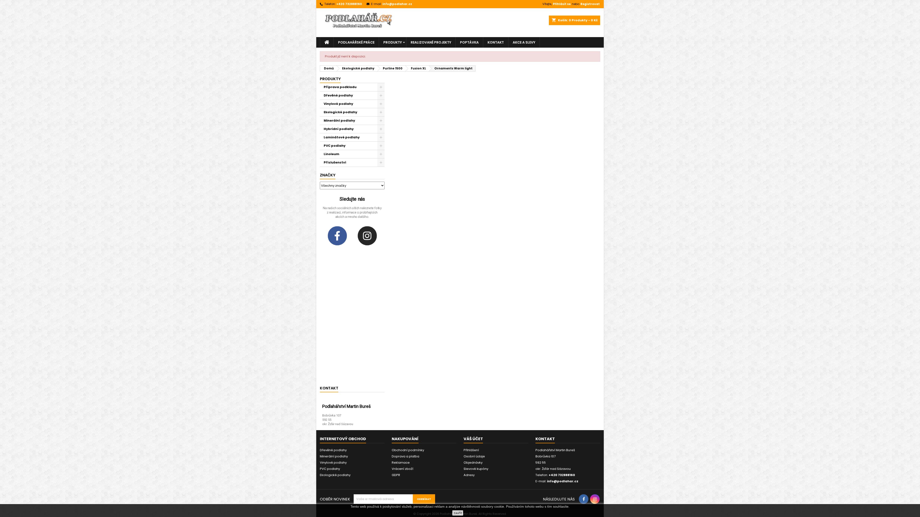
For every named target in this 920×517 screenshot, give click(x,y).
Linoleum (331, 154)
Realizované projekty (431, 42)
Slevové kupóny (476, 468)
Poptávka (469, 42)
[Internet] (326, 332)
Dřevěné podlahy (338, 95)
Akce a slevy (524, 42)
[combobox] (451, 23)
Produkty (392, 42)
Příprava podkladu (340, 87)
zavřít (458, 513)
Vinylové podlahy (338, 103)
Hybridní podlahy (339, 129)
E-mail (340, 373)
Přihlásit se (562, 4)
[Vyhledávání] (501, 23)
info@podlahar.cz (397, 4)
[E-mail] (326, 375)
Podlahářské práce (356, 42)
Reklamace (401, 462)
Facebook (343, 344)
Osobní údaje (474, 456)
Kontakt (496, 42)
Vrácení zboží (402, 468)
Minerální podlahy (339, 120)
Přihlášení (471, 450)
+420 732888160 (349, 4)
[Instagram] (367, 235)
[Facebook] (337, 235)
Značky (327, 175)
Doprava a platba (405, 456)
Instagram (344, 358)
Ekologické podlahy (340, 112)
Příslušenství (335, 162)
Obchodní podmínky (408, 450)
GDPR (396, 475)
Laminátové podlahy (342, 137)
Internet (341, 329)
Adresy (469, 475)
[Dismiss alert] (592, 185)
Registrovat (590, 4)
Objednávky (473, 462)
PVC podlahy (334, 145)
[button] (481, 424)
